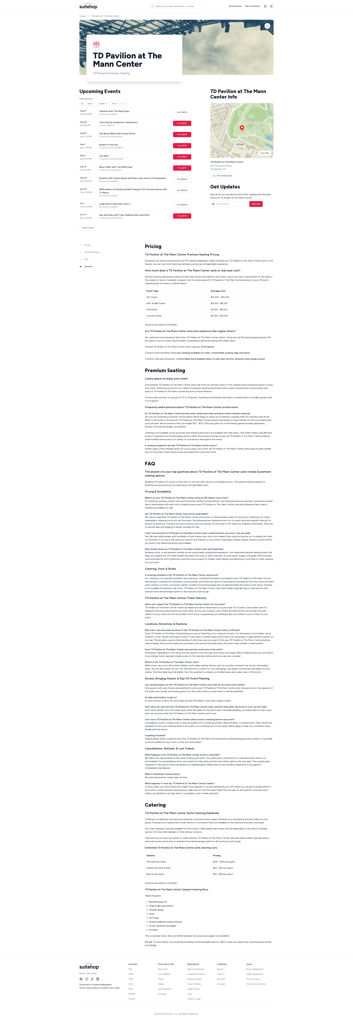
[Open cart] (265, 6)
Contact (221, 984)
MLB (131, 979)
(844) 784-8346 (88, 973)
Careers (221, 974)
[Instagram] (86, 979)
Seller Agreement (254, 974)
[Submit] (152, 6)
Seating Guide (194, 979)
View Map (264, 153)
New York (163, 969)
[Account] (271, 6)
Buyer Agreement (255, 969)
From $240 (182, 134)
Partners (221, 979)
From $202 (182, 123)
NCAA (132, 999)
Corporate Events (196, 974)
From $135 (182, 145)
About (220, 969)
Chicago (162, 994)
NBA (131, 974)
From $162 (182, 157)
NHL (131, 984)
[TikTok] (92, 979)
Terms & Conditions (256, 984)
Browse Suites (235, 6)
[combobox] (176, 6)
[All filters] (82, 103)
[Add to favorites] (267, 26)
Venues (82, 16)
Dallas (161, 984)
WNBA (132, 994)
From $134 (182, 216)
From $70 (182, 168)
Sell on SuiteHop (252, 6)
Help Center (193, 989)
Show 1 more (87, 228)
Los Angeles (164, 974)
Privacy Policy (253, 979)
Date (89, 104)
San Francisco (165, 989)
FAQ (189, 994)
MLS (131, 989)
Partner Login (194, 999)
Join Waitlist (182, 112)
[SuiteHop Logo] (88, 6)
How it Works (194, 984)
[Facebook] (81, 979)
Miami (161, 979)
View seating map (224, 176)
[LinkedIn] (97, 979)
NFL (131, 969)
